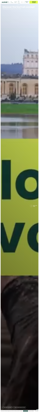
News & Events (19, 2)
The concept (12, 2)
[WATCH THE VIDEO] (31, 206)
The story (8, 2)
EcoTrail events (15, 2)
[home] (5, 2)
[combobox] (22, 2)
